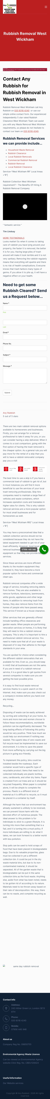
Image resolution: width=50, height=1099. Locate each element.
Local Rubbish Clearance (20, 167)
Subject (6, 355)
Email (6, 332)
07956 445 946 (19, 1029)
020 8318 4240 (21, 110)
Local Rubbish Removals (20, 156)
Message (7, 366)
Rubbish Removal (16, 163)
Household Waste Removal (21, 150)
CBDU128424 (32, 1062)
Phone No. (7, 344)
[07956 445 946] (44, 549)
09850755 (26, 1044)
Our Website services (13, 1083)
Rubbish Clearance (17, 153)
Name (6, 303)
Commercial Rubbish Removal (22, 160)
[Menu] (46, 7)
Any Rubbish (9, 413)
